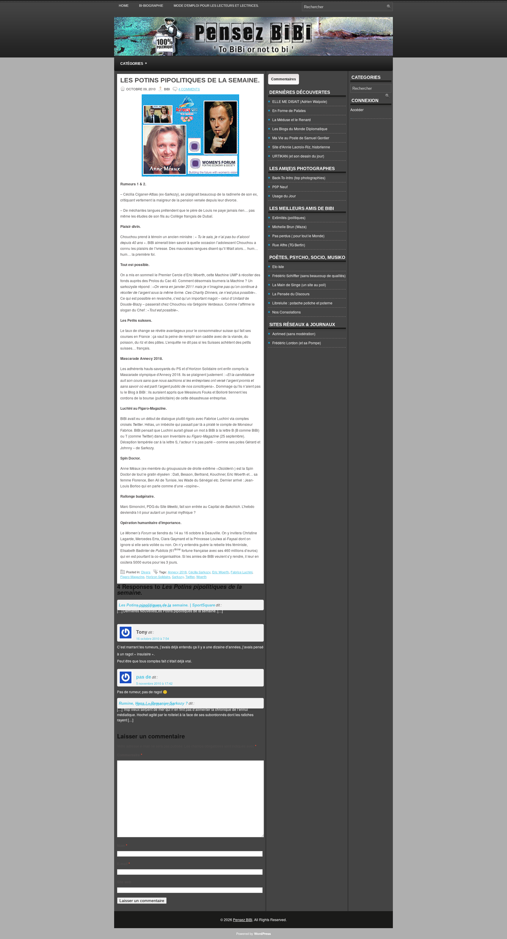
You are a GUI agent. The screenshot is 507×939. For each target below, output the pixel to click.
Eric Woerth (220, 571)
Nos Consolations (286, 311)
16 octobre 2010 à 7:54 (152, 638)
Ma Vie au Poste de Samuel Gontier (300, 137)
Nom (122, 845)
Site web (124, 881)
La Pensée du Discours (291, 293)
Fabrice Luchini (241, 571)
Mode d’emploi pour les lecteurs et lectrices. (216, 5)
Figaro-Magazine (132, 576)
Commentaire (129, 754)
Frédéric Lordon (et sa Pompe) (296, 342)
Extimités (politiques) (288, 217)
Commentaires (283, 79)
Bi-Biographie (151, 5)
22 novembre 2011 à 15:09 (155, 704)
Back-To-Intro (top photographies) (298, 177)
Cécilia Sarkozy (199, 571)
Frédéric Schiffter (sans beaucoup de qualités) (309, 275)
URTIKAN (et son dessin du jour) (298, 155)
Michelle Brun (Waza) (289, 226)
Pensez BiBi (242, 919)
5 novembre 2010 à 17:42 (154, 683)
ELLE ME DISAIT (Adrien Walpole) (299, 101)
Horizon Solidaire (158, 576)
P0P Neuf (280, 186)
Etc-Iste (278, 266)
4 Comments (189, 89)
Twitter (190, 576)
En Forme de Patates (289, 110)
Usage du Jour (284, 195)
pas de (143, 676)
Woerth (201, 576)
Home (124, 5)
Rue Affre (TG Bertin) (288, 244)
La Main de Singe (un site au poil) (299, 284)
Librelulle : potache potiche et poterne (302, 302)
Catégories (133, 63)
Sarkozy (178, 576)
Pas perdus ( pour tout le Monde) (298, 235)
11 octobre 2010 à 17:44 (153, 606)
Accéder (357, 109)
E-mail (123, 863)
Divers (146, 571)
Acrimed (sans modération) (293, 333)
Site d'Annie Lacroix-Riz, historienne (301, 146)
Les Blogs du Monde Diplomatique (299, 128)
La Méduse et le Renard (291, 119)
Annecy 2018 (177, 571)
